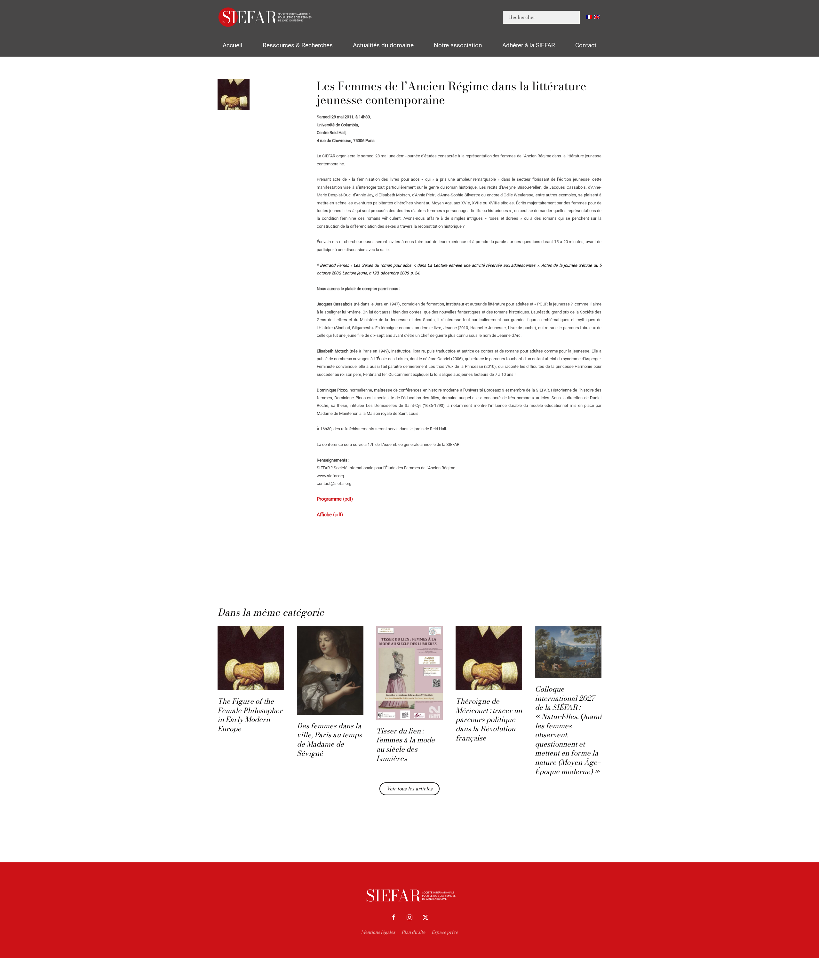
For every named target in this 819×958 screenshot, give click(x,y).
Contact (585, 45)
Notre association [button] (458, 45)
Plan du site (413, 932)
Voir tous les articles (409, 788)
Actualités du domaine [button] (383, 45)
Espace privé (445, 932)
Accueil (233, 45)
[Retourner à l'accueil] (266, 17)
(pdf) (335, 499)
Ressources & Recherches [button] (298, 45)
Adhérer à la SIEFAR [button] (528, 45)
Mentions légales (378, 932)
